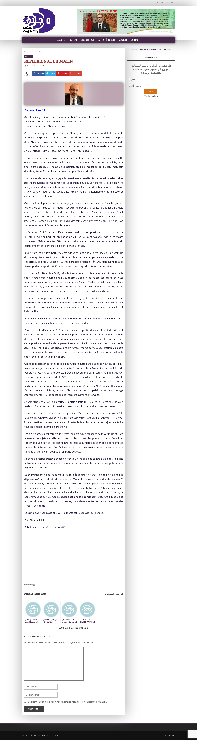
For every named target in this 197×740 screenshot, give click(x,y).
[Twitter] (162, 3)
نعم (133, 79)
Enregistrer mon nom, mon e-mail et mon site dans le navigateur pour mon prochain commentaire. (67, 702)
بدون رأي (136, 85)
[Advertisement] (73, 561)
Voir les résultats (151, 96)
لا (132, 82)
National (34, 52)
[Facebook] (157, 3)
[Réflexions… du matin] (73, 94)
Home (26, 52)
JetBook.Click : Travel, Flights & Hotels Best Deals (151, 50)
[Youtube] (167, 3)
